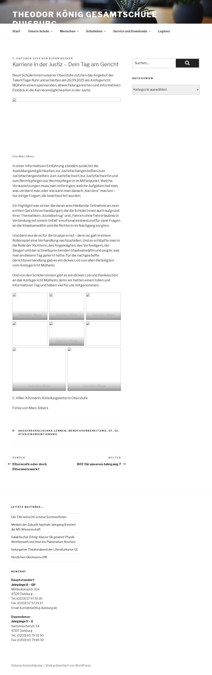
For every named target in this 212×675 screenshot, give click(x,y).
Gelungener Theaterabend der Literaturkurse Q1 (44, 549)
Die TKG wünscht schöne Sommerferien (38, 517)
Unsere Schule (38, 31)
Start (16, 31)
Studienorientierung (38, 434)
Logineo (164, 31)
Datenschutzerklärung (26, 665)
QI (116, 430)
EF (111, 430)
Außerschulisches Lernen (42, 430)
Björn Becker (61, 58)
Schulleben (94, 31)
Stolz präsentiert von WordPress (68, 665)
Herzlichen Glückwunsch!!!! (29, 557)
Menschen (67, 31)
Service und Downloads (130, 31)
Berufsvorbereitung (88, 430)
